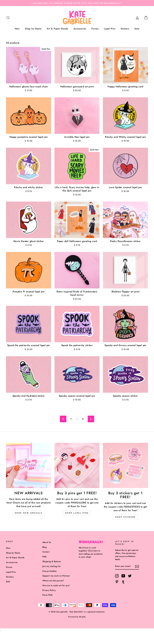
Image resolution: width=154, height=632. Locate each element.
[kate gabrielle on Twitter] (130, 576)
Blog (44, 547)
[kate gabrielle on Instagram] (117, 576)
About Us (46, 542)
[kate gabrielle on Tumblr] (123, 582)
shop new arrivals (28, 513)
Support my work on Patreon (56, 575)
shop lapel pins (77, 513)
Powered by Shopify (77, 616)
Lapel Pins (109, 28)
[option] (77, 3)
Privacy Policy (49, 590)
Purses (95, 28)
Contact (46, 551)
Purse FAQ (47, 594)
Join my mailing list (51, 566)
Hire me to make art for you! (56, 585)
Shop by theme (33, 28)
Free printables (49, 571)
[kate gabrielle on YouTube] (123, 576)
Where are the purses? (53, 580)
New (17, 28)
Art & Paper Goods (57, 28)
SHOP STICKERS (125, 517)
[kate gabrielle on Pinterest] (117, 582)
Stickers (125, 28)
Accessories (80, 28)
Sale (136, 28)
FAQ (44, 556)
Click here (93, 550)
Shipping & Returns (51, 561)
